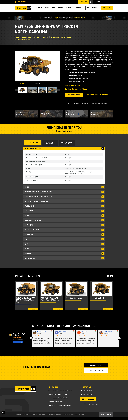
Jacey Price (84, 331)
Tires (26, 239)
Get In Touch (96, 365)
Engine (27, 187)
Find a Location (87, 394)
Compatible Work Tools (67, 143)
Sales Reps (51, 2)
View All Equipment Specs (73, 85)
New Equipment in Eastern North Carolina (60, 391)
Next (58, 90)
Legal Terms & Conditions (54, 414)
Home (17, 37)
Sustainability (30, 258)
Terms (72, 2)
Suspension (29, 234)
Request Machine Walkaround (97, 95)
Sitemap (34, 414)
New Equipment (26, 37)
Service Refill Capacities (33, 220)
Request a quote (74, 95)
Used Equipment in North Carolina (57, 394)
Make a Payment (38, 2)
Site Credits (42, 414)
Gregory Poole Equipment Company (21, 334)
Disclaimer (18, 414)
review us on (17, 342)
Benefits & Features (49, 143)
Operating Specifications (33, 148)
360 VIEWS (37, 83)
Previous (16, 90)
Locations (62, 2)
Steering (28, 253)
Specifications (32, 142)
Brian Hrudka (63, 331)
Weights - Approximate (32, 230)
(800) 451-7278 (21, 2)
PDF (69, 103)
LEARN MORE (78, 17)
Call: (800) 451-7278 (96, 370)
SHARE (86, 103)
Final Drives (29, 211)
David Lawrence (108, 331)
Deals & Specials (92, 8)
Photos (22, 83)
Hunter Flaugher (41, 331)
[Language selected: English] (91, 2)
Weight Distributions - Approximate (37, 201)
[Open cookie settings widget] (3, 412)
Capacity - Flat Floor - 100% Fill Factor (38, 196)
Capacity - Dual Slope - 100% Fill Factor (38, 192)
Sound (27, 249)
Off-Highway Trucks (41, 37)
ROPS (26, 244)
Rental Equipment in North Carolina (58, 398)
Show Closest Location (65, 131)
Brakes (27, 215)
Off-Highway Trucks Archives (61, 37)
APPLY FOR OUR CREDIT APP (99, 103)
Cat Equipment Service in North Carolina (59, 405)
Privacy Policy (26, 414)
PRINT (77, 103)
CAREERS (84, 2)
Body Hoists (29, 225)
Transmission (29, 206)
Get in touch (89, 399)
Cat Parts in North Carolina (55, 401)
